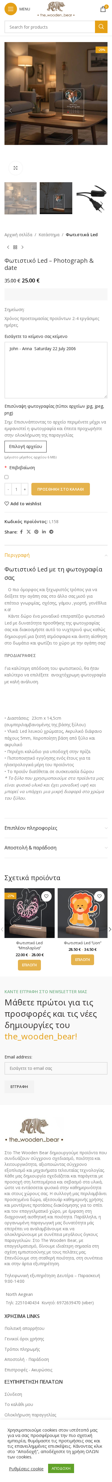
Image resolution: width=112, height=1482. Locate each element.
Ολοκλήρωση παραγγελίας (30, 1415)
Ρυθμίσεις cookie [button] (26, 1468)
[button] (10, 111)
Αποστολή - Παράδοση (26, 1359)
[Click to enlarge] (15, 168)
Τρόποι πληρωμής (22, 1349)
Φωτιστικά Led (82, 234)
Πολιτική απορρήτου (24, 1328)
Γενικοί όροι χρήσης (24, 1339)
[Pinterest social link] (36, 532)
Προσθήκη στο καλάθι (60, 489)
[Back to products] (15, 247)
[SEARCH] (101, 27)
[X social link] (29, 532)
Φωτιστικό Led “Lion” (82, 942)
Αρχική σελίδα (18, 234)
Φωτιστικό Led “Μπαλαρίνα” (29, 945)
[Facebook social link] (21, 532)
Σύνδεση (13, 1394)
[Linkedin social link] (43, 532)
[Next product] (22, 247)
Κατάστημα (49, 234)
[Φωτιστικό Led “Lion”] (83, 913)
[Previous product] (8, 247)
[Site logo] (56, 8)
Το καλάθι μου (18, 1404)
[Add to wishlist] (46, 896)
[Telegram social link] (51, 532)
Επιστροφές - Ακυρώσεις (28, 1370)
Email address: (18, 1057)
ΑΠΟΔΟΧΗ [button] (61, 1468)
